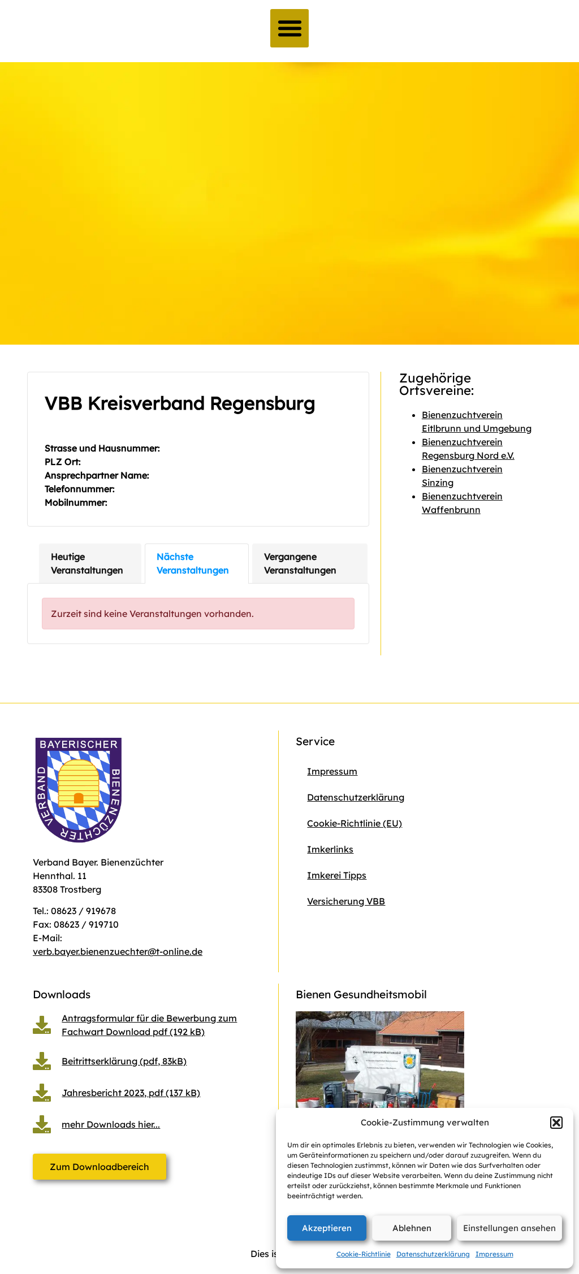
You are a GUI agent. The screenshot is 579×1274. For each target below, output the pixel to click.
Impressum (494, 1254)
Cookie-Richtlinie (363, 1254)
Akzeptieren (327, 1228)
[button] (556, 1122)
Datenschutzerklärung (433, 1254)
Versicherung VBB (346, 901)
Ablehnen (411, 1228)
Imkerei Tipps (336, 875)
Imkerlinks (330, 849)
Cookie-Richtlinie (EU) (354, 823)
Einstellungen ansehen (509, 1228)
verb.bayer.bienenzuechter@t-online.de (117, 951)
